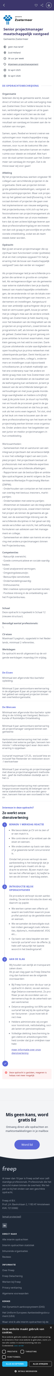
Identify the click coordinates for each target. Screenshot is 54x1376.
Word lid (27, 1145)
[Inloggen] (49, 5)
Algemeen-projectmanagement (23, 64)
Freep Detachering (12, 1276)
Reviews (6, 1256)
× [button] (51, 1328)
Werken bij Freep (11, 1281)
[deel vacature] (42, 5)
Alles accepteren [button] (15, 1364)
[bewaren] (36, 5)
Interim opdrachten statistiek (18, 1245)
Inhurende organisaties (15, 1251)
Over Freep (8, 1270)
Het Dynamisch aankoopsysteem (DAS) (23, 1306)
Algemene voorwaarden (15, 1293)
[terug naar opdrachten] (17, 5)
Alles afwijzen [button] (40, 1364)
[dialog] (27, 1350)
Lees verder (19, 1345)
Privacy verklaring (12, 1287)
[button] (27, 1371)
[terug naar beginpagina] (27, 1169)
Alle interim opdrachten (15, 1239)
